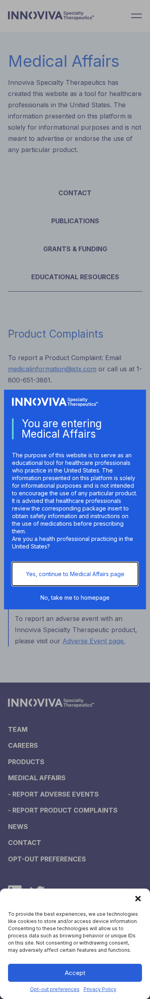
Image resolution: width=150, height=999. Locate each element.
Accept (75, 973)
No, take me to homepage (75, 597)
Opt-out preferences (55, 989)
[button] (138, 899)
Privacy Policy (100, 989)
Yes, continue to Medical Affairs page (75, 574)
